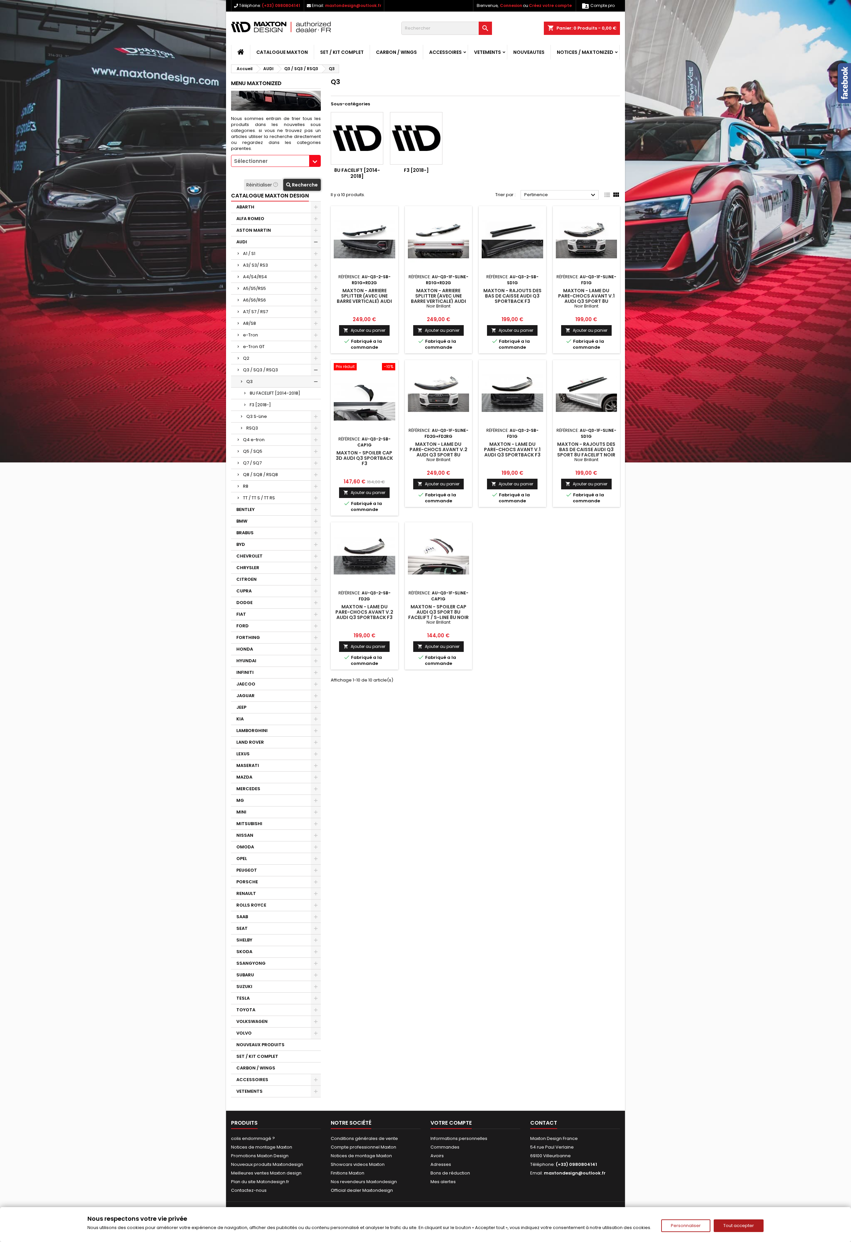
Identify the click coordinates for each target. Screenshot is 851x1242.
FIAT (241, 614)
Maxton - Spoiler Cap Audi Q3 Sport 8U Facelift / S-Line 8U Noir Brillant (438, 614)
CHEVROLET (249, 556)
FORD (242, 626)
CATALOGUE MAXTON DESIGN (270, 195)
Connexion (511, 5)
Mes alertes (443, 1182)
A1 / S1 (249, 253)
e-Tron (250, 335)
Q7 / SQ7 (252, 463)
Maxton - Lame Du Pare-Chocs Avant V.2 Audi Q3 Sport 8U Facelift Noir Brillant (438, 452)
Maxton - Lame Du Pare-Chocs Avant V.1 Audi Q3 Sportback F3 (512, 449)
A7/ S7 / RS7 (255, 312)
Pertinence (560, 195)
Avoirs (437, 1156)
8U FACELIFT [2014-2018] (275, 393)
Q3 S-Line (256, 416)
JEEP (241, 707)
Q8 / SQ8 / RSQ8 (260, 474)
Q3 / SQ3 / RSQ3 (260, 370)
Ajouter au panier (364, 330)
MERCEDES (248, 789)
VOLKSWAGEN (252, 1021)
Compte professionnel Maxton (363, 1147)
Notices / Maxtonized (585, 52)
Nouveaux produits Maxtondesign (267, 1164)
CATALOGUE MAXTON (282, 52)
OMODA (245, 847)
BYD (240, 544)
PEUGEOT (246, 870)
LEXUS (243, 754)
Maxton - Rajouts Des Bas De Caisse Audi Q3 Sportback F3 (512, 296)
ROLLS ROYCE (251, 905)
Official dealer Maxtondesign (362, 1190)
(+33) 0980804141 (281, 5)
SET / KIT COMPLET (342, 52)
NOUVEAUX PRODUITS (260, 1045)
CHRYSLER (247, 567)
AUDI (241, 242)
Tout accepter (738, 1225)
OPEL (241, 858)
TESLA (243, 998)
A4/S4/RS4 (255, 277)
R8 (245, 486)
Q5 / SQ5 (252, 451)
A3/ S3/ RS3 (255, 265)
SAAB (242, 917)
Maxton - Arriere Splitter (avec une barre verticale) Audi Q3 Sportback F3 (364, 298)
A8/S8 (249, 323)
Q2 (246, 358)
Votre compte (451, 1123)
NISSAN (244, 835)
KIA (240, 719)
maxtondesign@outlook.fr (353, 5)
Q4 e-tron (254, 439)
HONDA (244, 649)
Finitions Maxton (347, 1173)
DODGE (244, 602)
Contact (543, 1123)
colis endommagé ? (253, 1138)
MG (240, 800)
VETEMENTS (487, 52)
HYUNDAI (246, 661)
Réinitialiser (259, 185)
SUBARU (245, 975)
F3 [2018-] (260, 405)
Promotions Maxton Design (260, 1156)
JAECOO (245, 684)
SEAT (242, 928)
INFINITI (245, 672)
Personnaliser (686, 1225)
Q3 (249, 381)
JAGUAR (245, 695)
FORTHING (248, 637)
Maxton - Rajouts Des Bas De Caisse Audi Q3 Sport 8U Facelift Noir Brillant (586, 452)
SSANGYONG (251, 963)
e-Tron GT (254, 346)
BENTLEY (245, 509)
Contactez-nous (249, 1190)
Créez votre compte (550, 5)
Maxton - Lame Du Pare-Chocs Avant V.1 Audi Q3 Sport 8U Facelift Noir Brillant (586, 298)
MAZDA (244, 777)
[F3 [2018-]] (416, 138)
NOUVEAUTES (529, 52)
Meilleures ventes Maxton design (266, 1173)
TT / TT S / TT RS (259, 498)
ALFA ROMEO (250, 218)
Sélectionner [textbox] (251, 161)
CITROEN (246, 579)
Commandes (444, 1147)
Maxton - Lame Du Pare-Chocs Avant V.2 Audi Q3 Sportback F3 (364, 612)
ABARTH (245, 207)
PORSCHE (247, 882)
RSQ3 (252, 428)
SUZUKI (244, 986)
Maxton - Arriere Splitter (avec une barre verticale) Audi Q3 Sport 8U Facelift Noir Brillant (438, 301)
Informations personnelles (458, 1138)
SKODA (244, 951)
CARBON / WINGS (396, 52)
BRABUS (245, 533)
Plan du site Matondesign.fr (260, 1182)
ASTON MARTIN (253, 230)
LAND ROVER (250, 742)
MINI (241, 812)
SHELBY (244, 940)
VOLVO (244, 1033)
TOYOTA (245, 1010)
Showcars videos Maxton (358, 1164)
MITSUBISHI (249, 823)
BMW (241, 521)
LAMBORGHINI (252, 730)
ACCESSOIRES (445, 52)
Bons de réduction (450, 1173)
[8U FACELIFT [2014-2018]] (357, 138)
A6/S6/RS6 (254, 300)
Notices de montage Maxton (261, 1147)
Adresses (440, 1164)
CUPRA (244, 591)
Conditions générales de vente (364, 1138)
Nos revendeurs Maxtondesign (364, 1182)
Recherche (304, 185)
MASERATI (247, 765)
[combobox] (276, 161)
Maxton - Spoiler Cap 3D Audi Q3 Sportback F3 (364, 458)
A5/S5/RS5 (254, 288)
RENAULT (246, 893)
